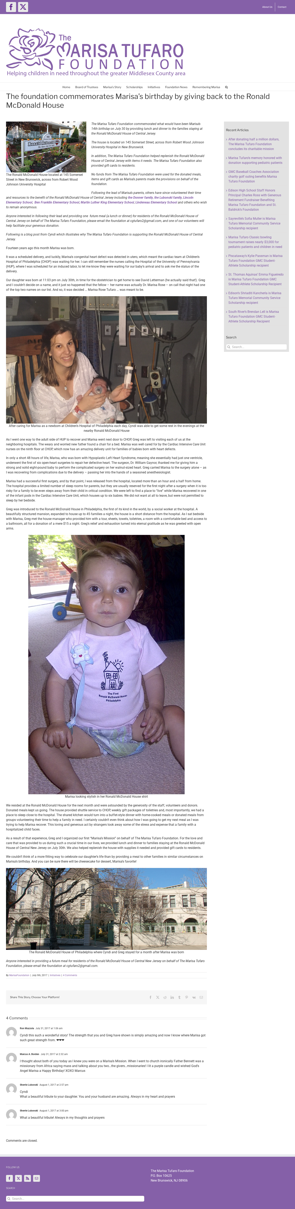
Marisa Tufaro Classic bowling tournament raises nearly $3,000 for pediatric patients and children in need (255, 242)
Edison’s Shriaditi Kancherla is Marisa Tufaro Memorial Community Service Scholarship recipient (254, 298)
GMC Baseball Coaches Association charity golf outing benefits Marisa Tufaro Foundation (253, 176)
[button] (226, 87)
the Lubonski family (168, 197)
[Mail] (36, 1178)
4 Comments (70, 975)
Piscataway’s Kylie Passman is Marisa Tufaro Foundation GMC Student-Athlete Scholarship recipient (255, 260)
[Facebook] (9, 1178)
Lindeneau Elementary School (156, 202)
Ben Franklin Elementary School (57, 202)
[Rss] (27, 1178)
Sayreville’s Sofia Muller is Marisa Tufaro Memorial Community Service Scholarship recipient (254, 223)
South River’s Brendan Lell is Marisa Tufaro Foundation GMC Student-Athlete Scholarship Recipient (253, 316)
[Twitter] (18, 1178)
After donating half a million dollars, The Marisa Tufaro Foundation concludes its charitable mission (253, 144)
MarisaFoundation (19, 975)
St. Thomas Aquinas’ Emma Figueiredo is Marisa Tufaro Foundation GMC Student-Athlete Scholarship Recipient (256, 279)
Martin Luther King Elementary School (107, 202)
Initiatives (55, 975)
